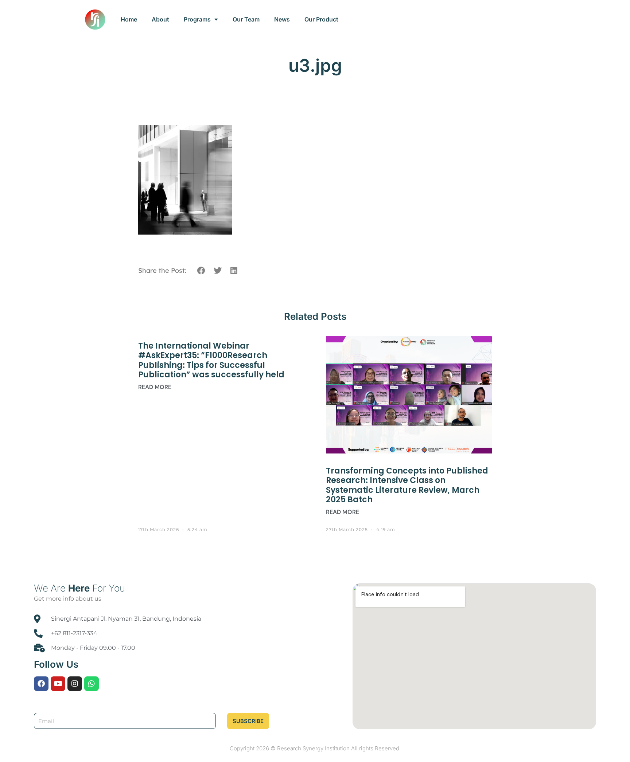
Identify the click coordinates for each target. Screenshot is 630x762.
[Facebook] (41, 683)
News (282, 19)
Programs (197, 19)
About (160, 19)
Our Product (321, 19)
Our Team (246, 19)
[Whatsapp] (91, 683)
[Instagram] (74, 683)
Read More (154, 387)
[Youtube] (58, 683)
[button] (201, 271)
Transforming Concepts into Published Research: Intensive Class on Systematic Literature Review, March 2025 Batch (407, 485)
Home (129, 19)
